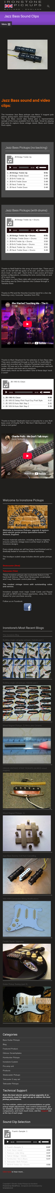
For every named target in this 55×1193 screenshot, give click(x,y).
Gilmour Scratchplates (12, 1053)
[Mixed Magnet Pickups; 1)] (27, 833)
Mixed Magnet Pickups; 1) (14, 813)
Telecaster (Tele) (10, 571)
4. (17, 181)
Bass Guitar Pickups (11, 1040)
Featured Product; (10, 1049)
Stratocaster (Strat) (11, 566)
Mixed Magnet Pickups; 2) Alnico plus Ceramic (22, 725)
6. (17, 187)
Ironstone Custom (10, 1062)
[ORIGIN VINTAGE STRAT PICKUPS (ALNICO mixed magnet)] (27, 791)
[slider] (43, 167)
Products (6, 1070)
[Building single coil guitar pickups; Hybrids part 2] (27, 660)
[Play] (10, 167)
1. (17, 173)
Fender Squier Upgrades (13, 941)
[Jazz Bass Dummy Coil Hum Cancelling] (27, 876)
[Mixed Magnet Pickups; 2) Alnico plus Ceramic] (27, 746)
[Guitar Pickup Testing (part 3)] (27, 1004)
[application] (27, 167)
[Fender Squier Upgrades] (27, 962)
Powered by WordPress (11, 1186)
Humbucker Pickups (11, 1057)
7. (17, 1165)
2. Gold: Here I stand (13, 1150)
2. (18, 176)
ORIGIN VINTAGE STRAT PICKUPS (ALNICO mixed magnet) (25, 769)
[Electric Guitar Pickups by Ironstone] (21, 5)
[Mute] (37, 167)
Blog (5, 1044)
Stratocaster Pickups (11, 1075)
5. (16, 184)
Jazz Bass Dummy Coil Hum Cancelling (19, 856)
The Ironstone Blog (11, 635)
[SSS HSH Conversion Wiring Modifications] (27, 919)
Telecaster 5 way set (11, 1079)
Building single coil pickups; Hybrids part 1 (20, 683)
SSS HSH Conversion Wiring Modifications (20, 899)
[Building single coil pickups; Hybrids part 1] (27, 703)
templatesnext (8, 1188)
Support (44, 1111)
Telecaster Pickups (11, 1084)
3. (15, 179)
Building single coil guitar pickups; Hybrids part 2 (23, 640)
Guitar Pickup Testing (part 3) (15, 984)
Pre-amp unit (8, 1066)
